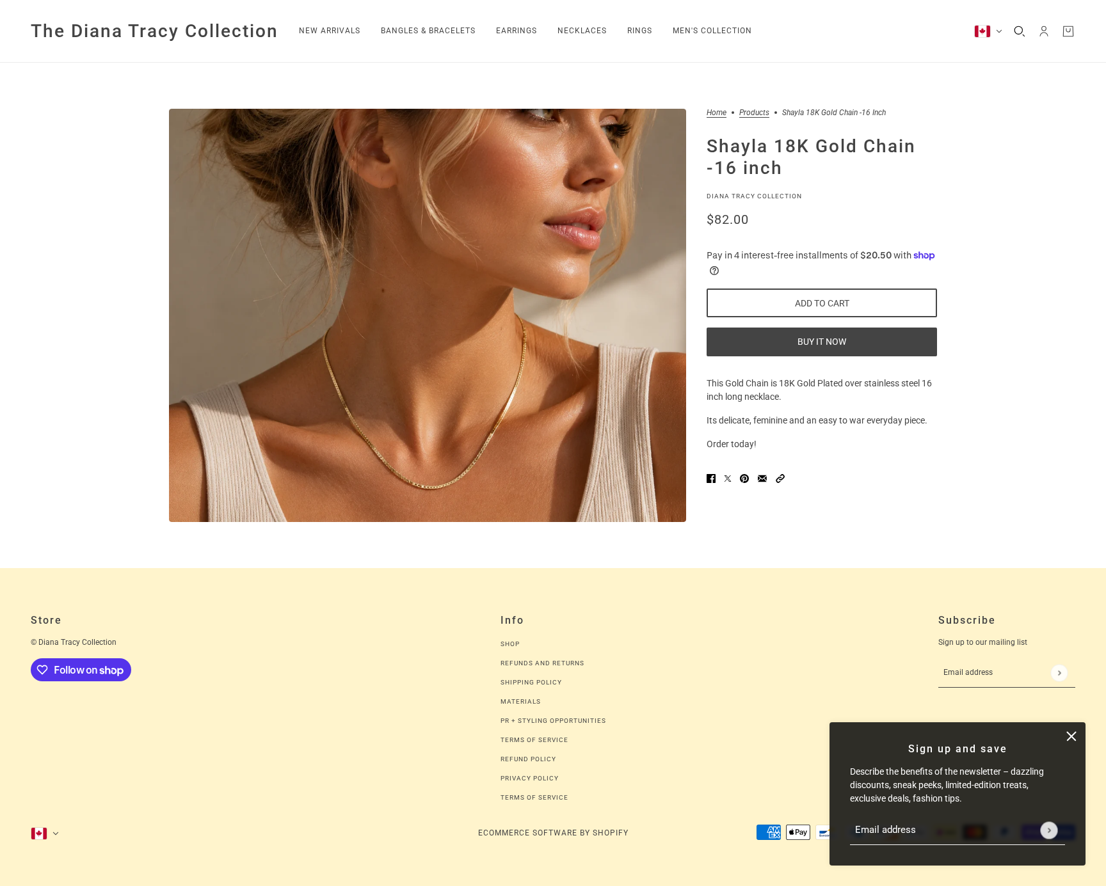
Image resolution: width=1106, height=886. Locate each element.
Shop (510, 643)
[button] (780, 478)
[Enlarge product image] (427, 315)
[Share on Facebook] (711, 478)
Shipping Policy (531, 682)
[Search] (1020, 31)
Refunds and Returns (542, 663)
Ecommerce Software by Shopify (553, 832)
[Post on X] (727, 478)
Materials (521, 701)
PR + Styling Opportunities (553, 720)
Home (716, 113)
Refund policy (528, 759)
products (754, 113)
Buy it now (821, 341)
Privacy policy (530, 778)
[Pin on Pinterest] (744, 478)
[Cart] (1068, 31)
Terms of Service (534, 739)
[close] (1071, 736)
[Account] (1044, 31)
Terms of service (534, 797)
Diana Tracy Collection (754, 195)
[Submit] (1048, 830)
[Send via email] (762, 478)
